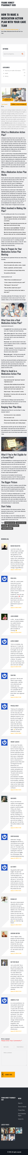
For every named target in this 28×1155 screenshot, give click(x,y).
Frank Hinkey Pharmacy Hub (8, 4)
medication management (13, 525)
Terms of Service (22, 1107)
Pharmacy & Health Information (12, 29)
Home (2, 29)
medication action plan (9, 523)
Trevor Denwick (4, 104)
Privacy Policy (21, 1110)
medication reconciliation (7, 528)
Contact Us (20, 1119)
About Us (20, 1103)
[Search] (22, 54)
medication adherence (20, 523)
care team (4, 525)
